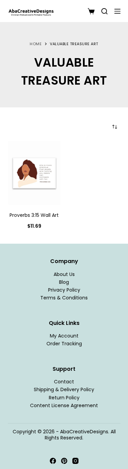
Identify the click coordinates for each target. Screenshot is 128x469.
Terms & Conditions (64, 297)
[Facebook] (53, 461)
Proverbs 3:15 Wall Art (34, 215)
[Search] (104, 11)
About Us (64, 274)
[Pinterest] (64, 461)
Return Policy (64, 397)
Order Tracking (64, 343)
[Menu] (117, 11)
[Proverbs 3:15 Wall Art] (34, 173)
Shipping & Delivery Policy (64, 389)
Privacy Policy (64, 289)
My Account (64, 335)
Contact (64, 381)
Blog (64, 282)
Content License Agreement (64, 405)
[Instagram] (75, 461)
